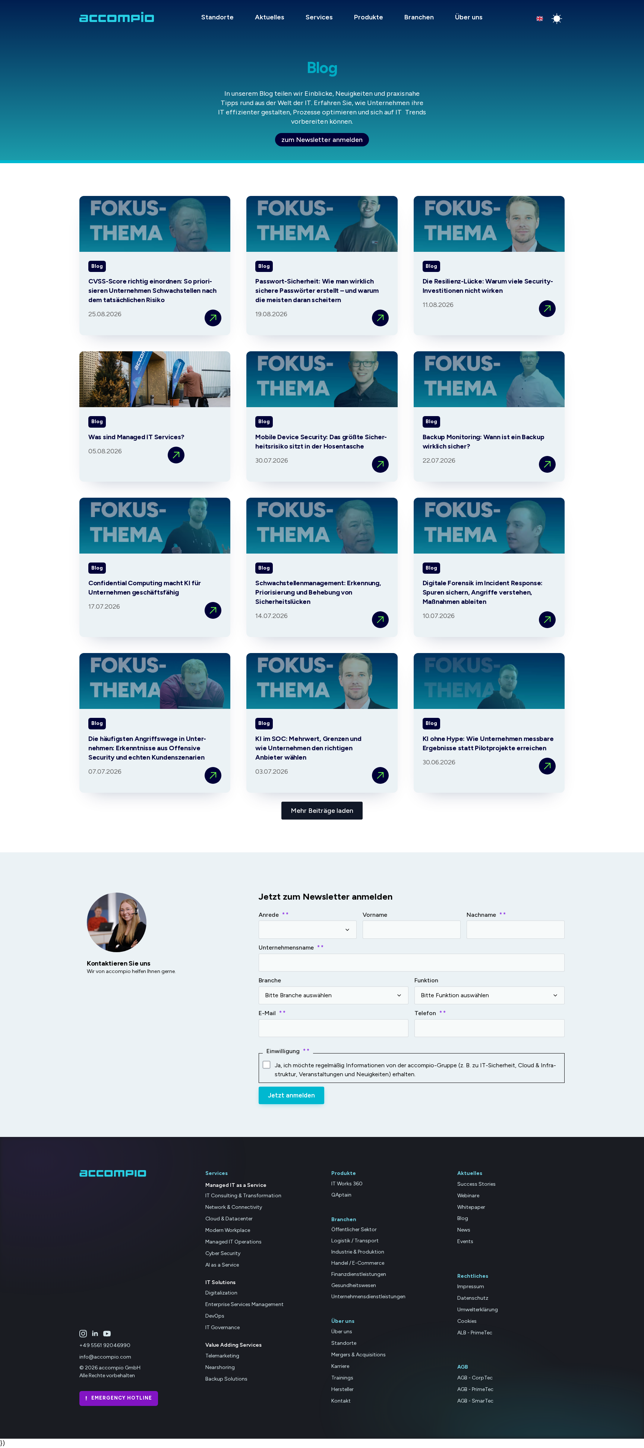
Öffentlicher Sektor (354, 1229)
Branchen (419, 17)
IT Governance (222, 1327)
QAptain (341, 1195)
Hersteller (342, 1389)
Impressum (470, 1286)
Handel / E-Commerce (357, 1263)
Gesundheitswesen (353, 1285)
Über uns (469, 17)
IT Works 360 (347, 1184)
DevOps (214, 1316)
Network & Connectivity (233, 1207)
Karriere (340, 1366)
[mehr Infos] (213, 318)
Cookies (467, 1321)
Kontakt (341, 1401)
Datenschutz (472, 1298)
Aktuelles (269, 17)
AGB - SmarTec (475, 1401)
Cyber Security (222, 1253)
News (463, 1230)
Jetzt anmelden (291, 1095)
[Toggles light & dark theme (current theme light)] (557, 19)
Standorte (217, 17)
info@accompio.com (105, 1357)
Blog (462, 1219)
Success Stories (476, 1184)
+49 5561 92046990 (104, 1346)
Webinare (468, 1195)
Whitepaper (471, 1207)
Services (319, 17)
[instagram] (83, 1334)
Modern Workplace (227, 1230)
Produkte (368, 17)
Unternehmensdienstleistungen (368, 1296)
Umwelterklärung (477, 1309)
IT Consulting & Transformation (243, 1196)
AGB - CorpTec (475, 1378)
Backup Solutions (226, 1379)
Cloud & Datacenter (229, 1219)
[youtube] (107, 1334)
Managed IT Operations (233, 1242)
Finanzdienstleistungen (358, 1274)
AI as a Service (222, 1265)
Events (465, 1241)
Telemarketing (222, 1356)
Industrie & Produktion (357, 1252)
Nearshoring (220, 1367)
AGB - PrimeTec (475, 1389)
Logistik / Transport (355, 1241)
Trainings (342, 1378)
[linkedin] (95, 1334)
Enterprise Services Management (244, 1304)
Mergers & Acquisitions (358, 1355)
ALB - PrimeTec (474, 1333)
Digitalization (221, 1293)
